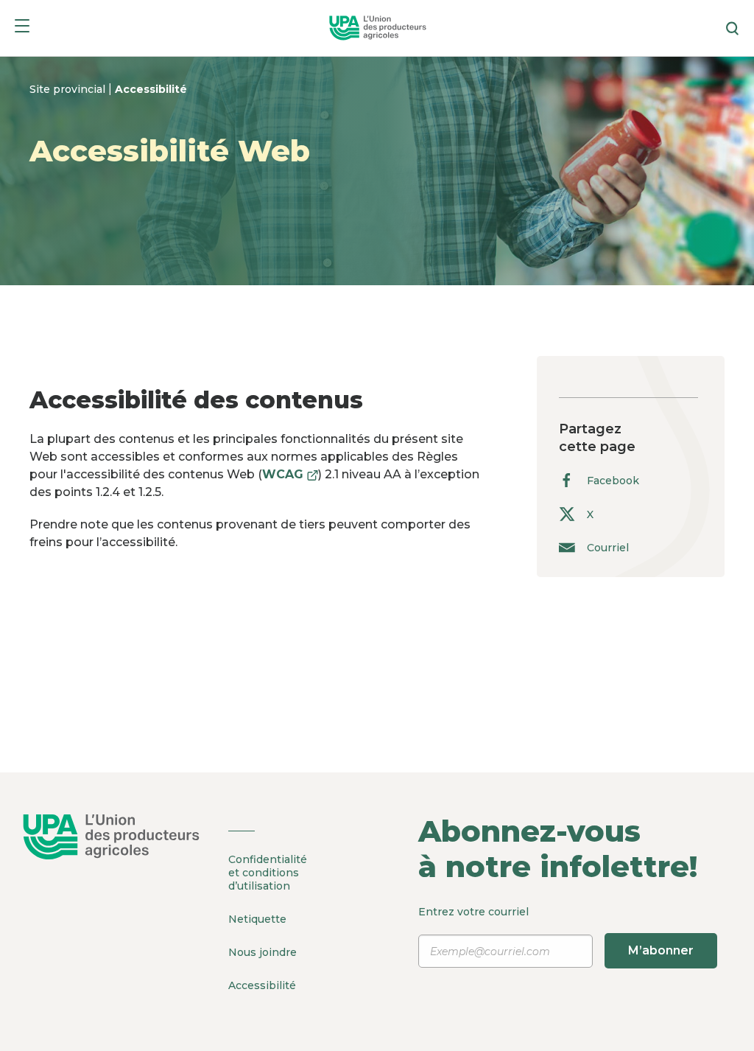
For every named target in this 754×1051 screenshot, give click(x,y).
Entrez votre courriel (556, 931)
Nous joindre (262, 952)
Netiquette (257, 919)
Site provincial (68, 89)
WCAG (290, 474)
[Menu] (22, 28)
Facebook (613, 480)
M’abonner (661, 950)
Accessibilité (151, 89)
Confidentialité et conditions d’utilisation (267, 873)
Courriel (608, 547)
